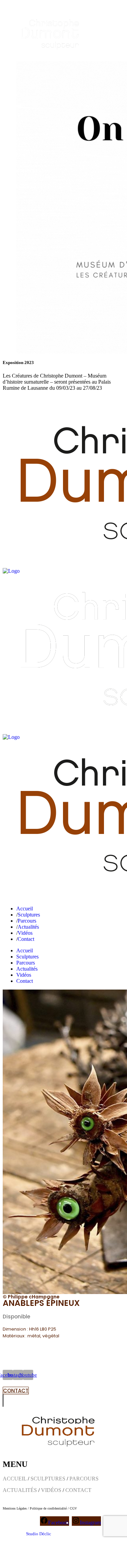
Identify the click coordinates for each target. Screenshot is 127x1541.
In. (17, 399)
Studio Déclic (38, 1533)
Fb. (6, 399)
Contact (45, 399)
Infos (29, 399)
